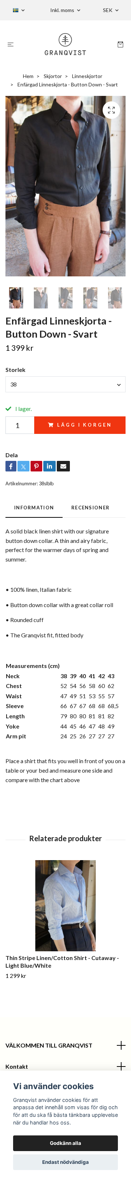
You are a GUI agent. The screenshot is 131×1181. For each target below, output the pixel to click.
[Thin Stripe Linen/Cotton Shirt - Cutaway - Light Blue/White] (65, 905)
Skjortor (53, 76)
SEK (108, 10)
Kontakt (16, 1066)
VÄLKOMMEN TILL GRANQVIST (48, 1045)
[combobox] (65, 384)
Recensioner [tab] (90, 507)
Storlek (15, 369)
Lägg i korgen (84, 425)
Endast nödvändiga (65, 1162)
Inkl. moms (62, 10)
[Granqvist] (66, 44)
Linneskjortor (87, 76)
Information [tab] (34, 507)
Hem (28, 76)
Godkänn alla (65, 1143)
